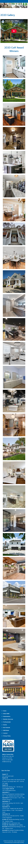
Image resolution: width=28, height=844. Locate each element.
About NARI (6, 713)
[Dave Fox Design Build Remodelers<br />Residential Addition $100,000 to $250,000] (14, 258)
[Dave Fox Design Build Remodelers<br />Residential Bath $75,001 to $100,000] (14, 306)
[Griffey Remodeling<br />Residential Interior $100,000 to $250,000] (14, 210)
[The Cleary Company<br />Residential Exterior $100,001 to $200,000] (14, 91)
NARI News (6, 730)
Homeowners (6, 716)
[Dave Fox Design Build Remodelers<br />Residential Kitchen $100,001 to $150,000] (14, 473)
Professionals (7, 722)
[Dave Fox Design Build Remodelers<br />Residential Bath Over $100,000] (14, 354)
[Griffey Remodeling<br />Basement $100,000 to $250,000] (14, 569)
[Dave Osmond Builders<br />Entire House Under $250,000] (14, 497)
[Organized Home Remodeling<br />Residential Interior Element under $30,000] (14, 186)
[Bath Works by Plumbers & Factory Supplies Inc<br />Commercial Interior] (14, 401)
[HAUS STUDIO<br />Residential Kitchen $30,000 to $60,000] (14, 162)
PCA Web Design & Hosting (18, 842)
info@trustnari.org (6, 761)
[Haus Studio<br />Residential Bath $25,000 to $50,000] (14, 67)
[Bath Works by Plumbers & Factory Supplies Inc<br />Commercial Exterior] (14, 592)
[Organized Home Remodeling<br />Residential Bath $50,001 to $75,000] (14, 377)
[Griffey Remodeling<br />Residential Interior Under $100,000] (14, 139)
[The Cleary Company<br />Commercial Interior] (14, 664)
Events (5, 724)
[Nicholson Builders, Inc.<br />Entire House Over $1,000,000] (14, 688)
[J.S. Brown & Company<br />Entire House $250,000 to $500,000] (14, 521)
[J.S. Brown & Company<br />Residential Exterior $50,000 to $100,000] (14, 282)
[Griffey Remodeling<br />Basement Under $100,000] (14, 640)
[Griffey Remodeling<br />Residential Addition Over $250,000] (14, 330)
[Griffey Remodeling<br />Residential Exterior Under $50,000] (14, 234)
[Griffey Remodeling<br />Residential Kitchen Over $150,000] (14, 425)
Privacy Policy (7, 736)
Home (4, 711)
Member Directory (8, 719)
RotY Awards (6, 727)
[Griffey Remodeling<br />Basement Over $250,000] (14, 616)
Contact (5, 733)
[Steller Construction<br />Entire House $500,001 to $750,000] (14, 545)
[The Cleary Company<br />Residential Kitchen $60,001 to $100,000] (14, 115)
